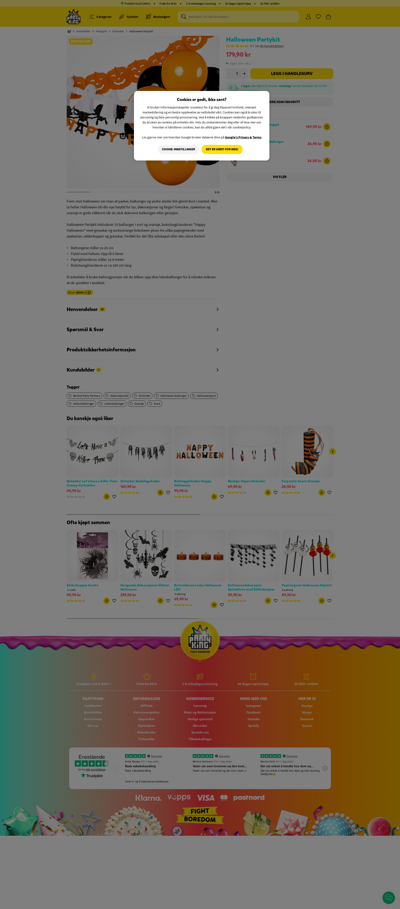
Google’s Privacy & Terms (243, 137)
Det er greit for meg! (222, 149)
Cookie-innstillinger (178, 149)
